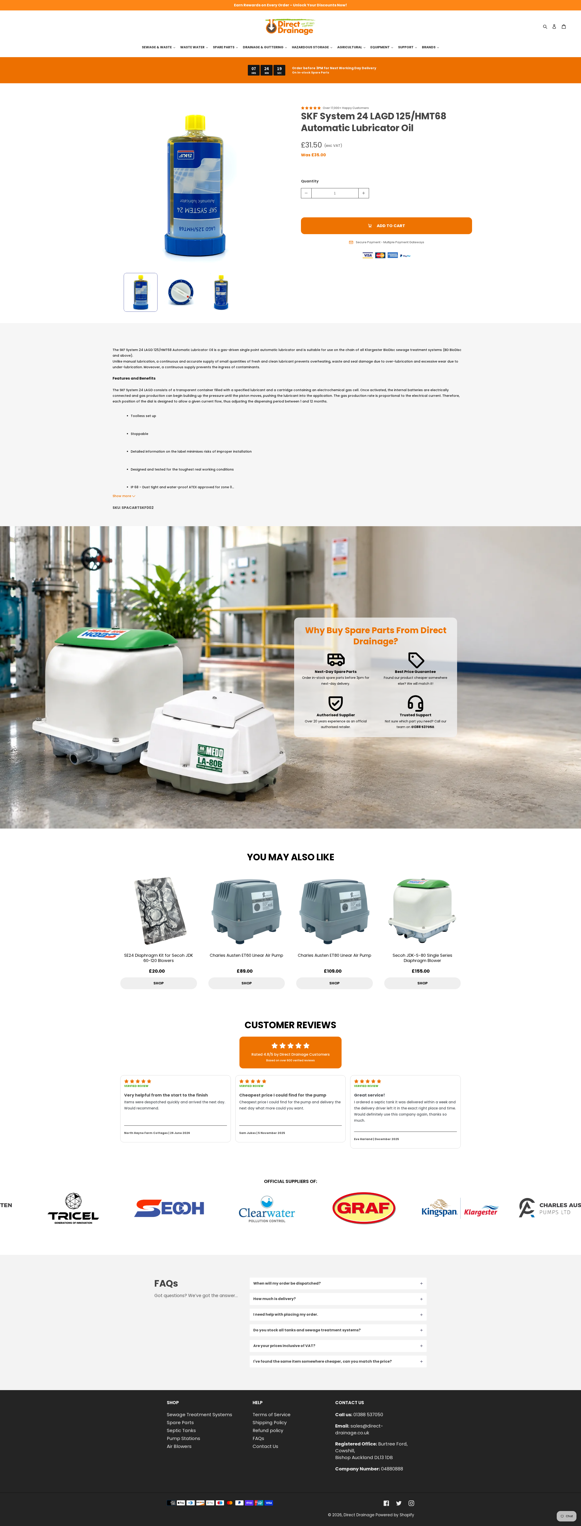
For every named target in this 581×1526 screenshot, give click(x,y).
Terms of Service (271, 1414)
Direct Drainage (359, 1515)
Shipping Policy (270, 1422)
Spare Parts (180, 1422)
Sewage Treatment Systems (199, 1414)
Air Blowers (179, 1446)
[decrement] (306, 193)
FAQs (258, 1438)
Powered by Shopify (395, 1515)
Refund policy (268, 1430)
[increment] (364, 193)
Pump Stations (183, 1438)
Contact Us (265, 1446)
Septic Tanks (181, 1430)
